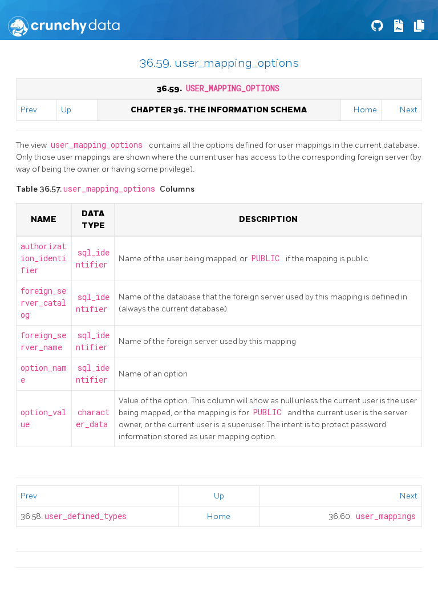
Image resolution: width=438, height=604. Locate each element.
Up (66, 110)
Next (408, 110)
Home (365, 110)
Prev (29, 110)
